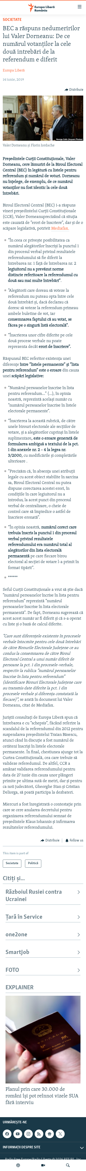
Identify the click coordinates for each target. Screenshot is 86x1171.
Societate (12, 20)
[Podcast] (18, 1165)
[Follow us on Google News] (49, 1134)
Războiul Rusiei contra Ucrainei (34, 896)
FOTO (12, 970)
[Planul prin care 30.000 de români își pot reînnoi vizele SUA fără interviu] (43, 1039)
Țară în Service (24, 917)
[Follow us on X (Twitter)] (60, 1134)
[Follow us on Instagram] (28, 1134)
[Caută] (68, 1165)
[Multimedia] (43, 1165)
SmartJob (17, 952)
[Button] (74, 90)
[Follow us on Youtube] (17, 1134)
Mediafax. (60, 229)
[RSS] (39, 1134)
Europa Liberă (14, 70)
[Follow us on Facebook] (7, 1134)
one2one (16, 935)
